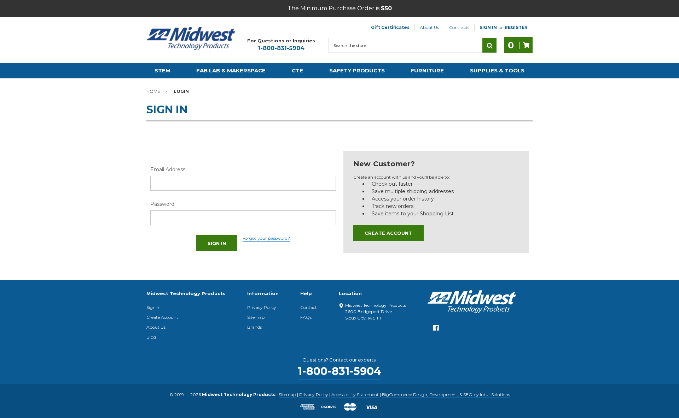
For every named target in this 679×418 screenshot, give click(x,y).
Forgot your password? (266, 238)
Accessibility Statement (355, 394)
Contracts (459, 27)
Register (516, 27)
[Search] (489, 45)
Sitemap (256, 317)
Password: (162, 204)
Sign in (488, 27)
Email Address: (168, 169)
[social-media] (436, 329)
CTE (297, 70)
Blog (151, 337)
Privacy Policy (261, 307)
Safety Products (357, 70)
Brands (254, 327)
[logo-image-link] (191, 38)
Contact (308, 307)
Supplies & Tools (497, 70)
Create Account (388, 233)
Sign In (153, 307)
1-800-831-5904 (281, 48)
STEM (162, 70)
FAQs (306, 317)
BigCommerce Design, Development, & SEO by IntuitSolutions (446, 394)
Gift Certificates (390, 27)
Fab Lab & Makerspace (231, 70)
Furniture (427, 70)
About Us (429, 27)
